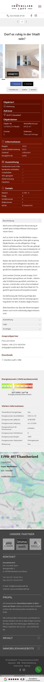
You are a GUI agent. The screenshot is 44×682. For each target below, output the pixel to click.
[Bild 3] (10, 79)
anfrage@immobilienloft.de (13, 347)
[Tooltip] (41, 676)
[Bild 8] (27, 79)
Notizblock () (13, 89)
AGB (18, 663)
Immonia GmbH (33, 660)
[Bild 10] (34, 79)
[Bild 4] (13, 79)
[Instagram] (36, 16)
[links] (18, 21)
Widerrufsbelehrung (28, 663)
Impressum (12, 663)
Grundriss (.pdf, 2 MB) (12, 360)
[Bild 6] (20, 79)
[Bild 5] (17, 79)
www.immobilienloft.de (19, 589)
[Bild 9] (30, 79)
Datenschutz (18, 666)
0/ (14, 577)
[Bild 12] (40, 79)
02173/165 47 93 (17, 16)
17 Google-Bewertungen (33, 680)
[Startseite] (22, 6)
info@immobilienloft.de (18, 586)
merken (24, 89)
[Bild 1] (3, 79)
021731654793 (38, 669)
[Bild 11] (37, 79)
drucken (33, 89)
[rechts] (26, 21)
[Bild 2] (6, 79)
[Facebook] (31, 16)
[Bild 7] (23, 79)
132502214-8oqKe (11, 126)
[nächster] (38, 544)
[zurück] (5, 544)
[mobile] (39, 6)
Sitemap (27, 666)
